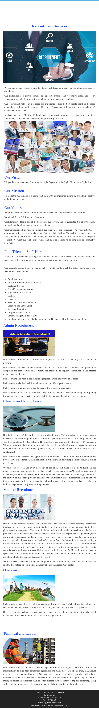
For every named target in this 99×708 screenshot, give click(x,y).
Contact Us (48, 692)
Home (37, 692)
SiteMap (61, 692)
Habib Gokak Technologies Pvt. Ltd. (54, 705)
